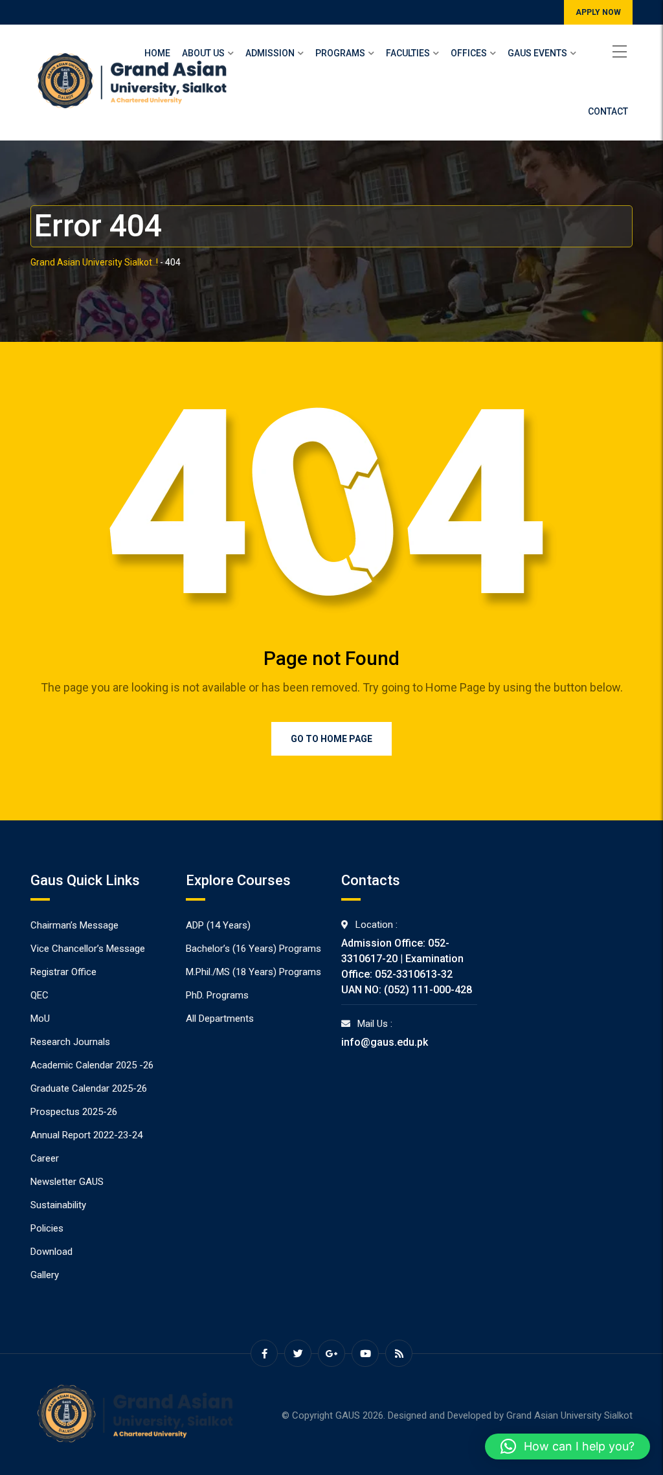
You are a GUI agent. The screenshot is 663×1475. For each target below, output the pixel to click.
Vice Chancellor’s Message (87, 948)
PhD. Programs (217, 995)
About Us (203, 53)
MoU (40, 1018)
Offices (469, 53)
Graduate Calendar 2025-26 (88, 1088)
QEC (39, 995)
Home (157, 53)
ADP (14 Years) (218, 925)
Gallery (44, 1275)
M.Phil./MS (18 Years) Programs (253, 972)
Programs (340, 53)
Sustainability (58, 1205)
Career (44, 1158)
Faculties (408, 53)
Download (51, 1251)
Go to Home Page (331, 739)
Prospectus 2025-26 (73, 1112)
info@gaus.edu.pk (384, 1042)
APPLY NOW (598, 12)
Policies (46, 1228)
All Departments (220, 1018)
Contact (608, 111)
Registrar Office (63, 972)
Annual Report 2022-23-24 (86, 1135)
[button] (567, 1446)
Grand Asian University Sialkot (569, 1415)
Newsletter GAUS (67, 1182)
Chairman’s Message (74, 925)
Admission (270, 53)
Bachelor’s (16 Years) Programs (253, 948)
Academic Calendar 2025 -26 (91, 1065)
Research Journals (70, 1042)
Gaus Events (537, 53)
